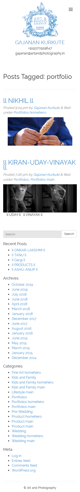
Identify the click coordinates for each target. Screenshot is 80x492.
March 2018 (21, 309)
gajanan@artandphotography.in (40, 53)
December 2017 (24, 319)
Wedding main (23, 441)
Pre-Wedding (22, 412)
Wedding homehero (27, 436)
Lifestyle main (22, 392)
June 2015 (20, 338)
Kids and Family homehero (33, 382)
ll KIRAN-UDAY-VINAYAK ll (39, 165)
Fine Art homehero (26, 372)
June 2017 (20, 324)
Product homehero (27, 416)
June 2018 (20, 299)
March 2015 (21, 348)
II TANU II (19, 255)
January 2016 (22, 333)
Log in (16, 456)
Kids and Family (24, 377)
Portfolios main (42, 179)
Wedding (19, 431)
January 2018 (22, 314)
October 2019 (22, 285)
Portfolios (21, 179)
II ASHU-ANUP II (25, 270)
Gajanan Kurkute (47, 108)
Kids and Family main (28, 387)
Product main (22, 421)
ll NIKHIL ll (18, 100)
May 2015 (19, 343)
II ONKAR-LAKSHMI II (28, 250)
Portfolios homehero (29, 112)
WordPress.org (24, 470)
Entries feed (21, 461)
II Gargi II (18, 260)
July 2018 (19, 294)
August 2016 (22, 329)
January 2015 (22, 353)
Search (69, 234)
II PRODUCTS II (23, 265)
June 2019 (20, 289)
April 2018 (19, 304)
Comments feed (24, 465)
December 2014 (24, 358)
